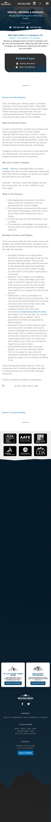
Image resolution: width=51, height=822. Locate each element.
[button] (47, 3)
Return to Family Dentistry (13, 97)
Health (5, 169)
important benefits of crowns (34, 312)
